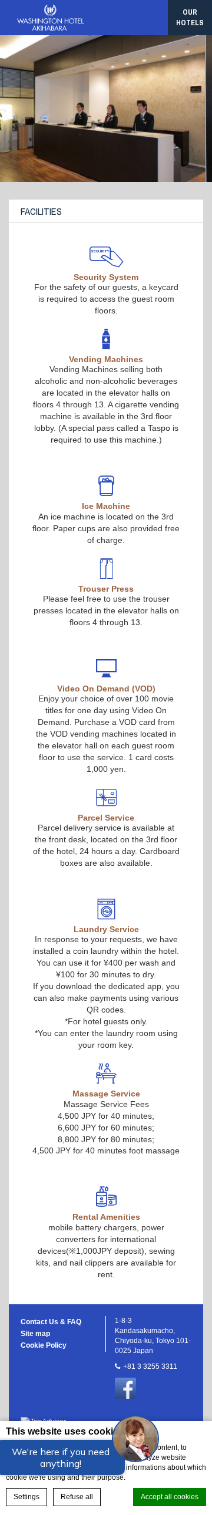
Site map (35, 1334)
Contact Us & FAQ (51, 1322)
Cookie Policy (44, 1345)
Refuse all (77, 1497)
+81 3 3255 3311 (150, 1366)
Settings (26, 1497)
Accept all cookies (169, 1497)
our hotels (190, 17)
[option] (106, 108)
